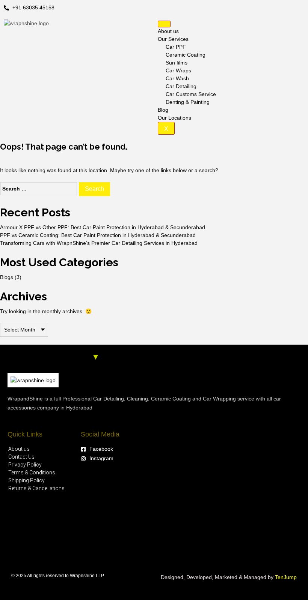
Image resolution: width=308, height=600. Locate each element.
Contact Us (21, 457)
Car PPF (176, 47)
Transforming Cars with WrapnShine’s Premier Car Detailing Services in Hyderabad (99, 243)
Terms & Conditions (31, 473)
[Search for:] (38, 189)
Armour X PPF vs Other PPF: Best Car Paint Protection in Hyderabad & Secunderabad (102, 227)
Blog (163, 110)
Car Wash (177, 78)
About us (168, 31)
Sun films (176, 63)
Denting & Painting (188, 102)
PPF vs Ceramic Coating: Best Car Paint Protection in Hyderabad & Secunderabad (98, 235)
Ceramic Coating (185, 55)
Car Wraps (178, 71)
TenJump (286, 577)
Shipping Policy (26, 480)
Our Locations (174, 118)
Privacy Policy (25, 465)
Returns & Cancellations (36, 488)
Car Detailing (181, 86)
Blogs (6, 277)
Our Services (173, 39)
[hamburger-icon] (164, 24)
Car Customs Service (191, 94)
